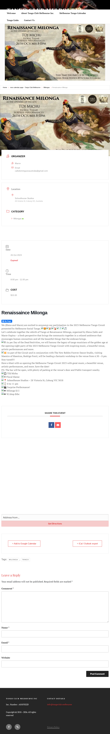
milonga (13, 559)
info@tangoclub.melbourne (59, 704)
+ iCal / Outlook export (87, 543)
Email (5, 642)
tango (25, 559)
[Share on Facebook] (51, 425)
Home (5, 87)
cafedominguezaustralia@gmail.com (31, 171)
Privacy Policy (53, 727)
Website (5, 657)
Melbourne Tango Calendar (72, 13)
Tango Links (13, 20)
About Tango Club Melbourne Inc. (37, 13)
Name (5, 627)
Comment (7, 588)
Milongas (47, 87)
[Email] (58, 425)
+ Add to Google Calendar (24, 543)
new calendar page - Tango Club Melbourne (25, 87)
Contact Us (29, 20)
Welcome (11, 13)
